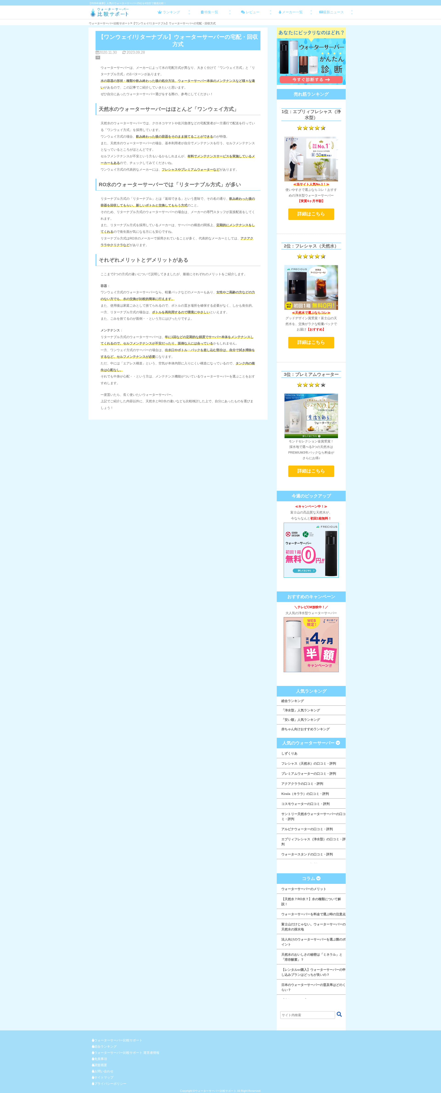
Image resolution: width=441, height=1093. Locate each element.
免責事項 (100, 1059)
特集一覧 (211, 12)
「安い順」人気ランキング (300, 719)
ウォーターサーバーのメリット (303, 889)
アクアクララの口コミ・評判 (302, 783)
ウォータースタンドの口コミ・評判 (307, 854)
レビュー (252, 12)
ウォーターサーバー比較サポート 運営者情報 (126, 1052)
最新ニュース (333, 12)
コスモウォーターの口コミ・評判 (305, 804)
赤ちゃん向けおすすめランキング (305, 729)
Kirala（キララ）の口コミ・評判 (305, 794)
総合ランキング (292, 701)
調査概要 (100, 1065)
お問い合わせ (103, 1071)
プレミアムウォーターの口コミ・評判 (308, 773)
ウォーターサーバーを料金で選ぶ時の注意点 (313, 914)
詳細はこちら (311, 213)
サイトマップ (103, 1077)
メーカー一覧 (292, 12)
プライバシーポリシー (110, 1083)
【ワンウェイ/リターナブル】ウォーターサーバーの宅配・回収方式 (174, 23)
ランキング (171, 12)
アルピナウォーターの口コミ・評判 (307, 829)
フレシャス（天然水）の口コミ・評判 (308, 763)
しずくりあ (289, 753)
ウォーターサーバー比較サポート (109, 23)
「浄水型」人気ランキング (300, 710)
